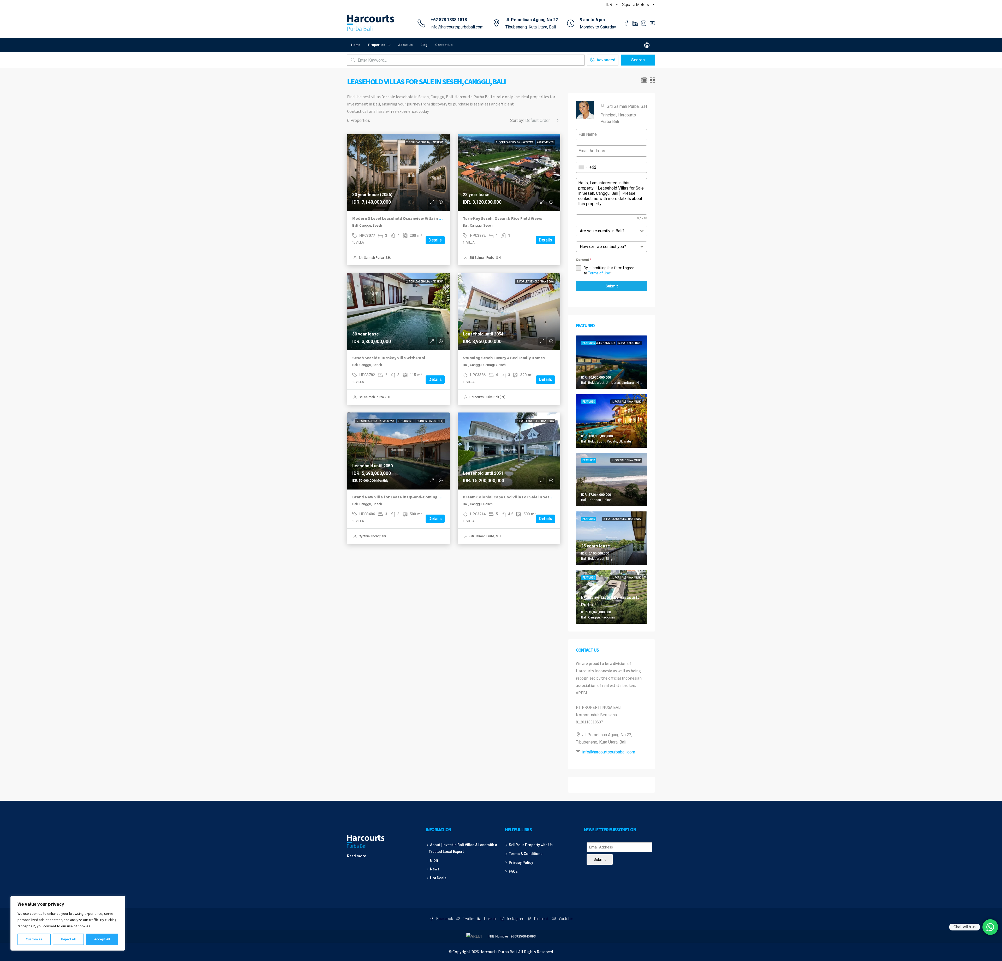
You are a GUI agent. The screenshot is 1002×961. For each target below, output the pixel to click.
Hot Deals (438, 878)
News (434, 869)
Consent (583, 260)
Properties (376, 45)
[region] (67, 923)
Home (355, 45)
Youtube (565, 919)
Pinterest (541, 919)
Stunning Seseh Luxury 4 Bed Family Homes (504, 358)
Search (638, 59)
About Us (405, 45)
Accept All (102, 939)
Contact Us (443, 45)
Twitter (468, 919)
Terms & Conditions (525, 854)
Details (435, 240)
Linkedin (490, 919)
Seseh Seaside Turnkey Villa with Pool (388, 358)
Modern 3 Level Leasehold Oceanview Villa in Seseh (401, 218)
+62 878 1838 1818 (449, 19)
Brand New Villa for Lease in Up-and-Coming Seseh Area (406, 497)
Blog (423, 45)
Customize (34, 939)
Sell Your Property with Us (531, 845)
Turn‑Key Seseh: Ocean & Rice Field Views (502, 218)
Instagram (515, 919)
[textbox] (606, 231)
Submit (612, 286)
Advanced (605, 59)
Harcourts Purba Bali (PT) (487, 397)
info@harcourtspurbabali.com (457, 27)
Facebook (445, 919)
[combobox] (542, 120)
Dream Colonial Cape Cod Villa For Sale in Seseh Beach (515, 497)
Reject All (68, 939)
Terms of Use (599, 273)
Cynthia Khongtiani (372, 536)
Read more (356, 856)
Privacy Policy (521, 862)
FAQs (513, 871)
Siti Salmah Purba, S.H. (375, 258)
